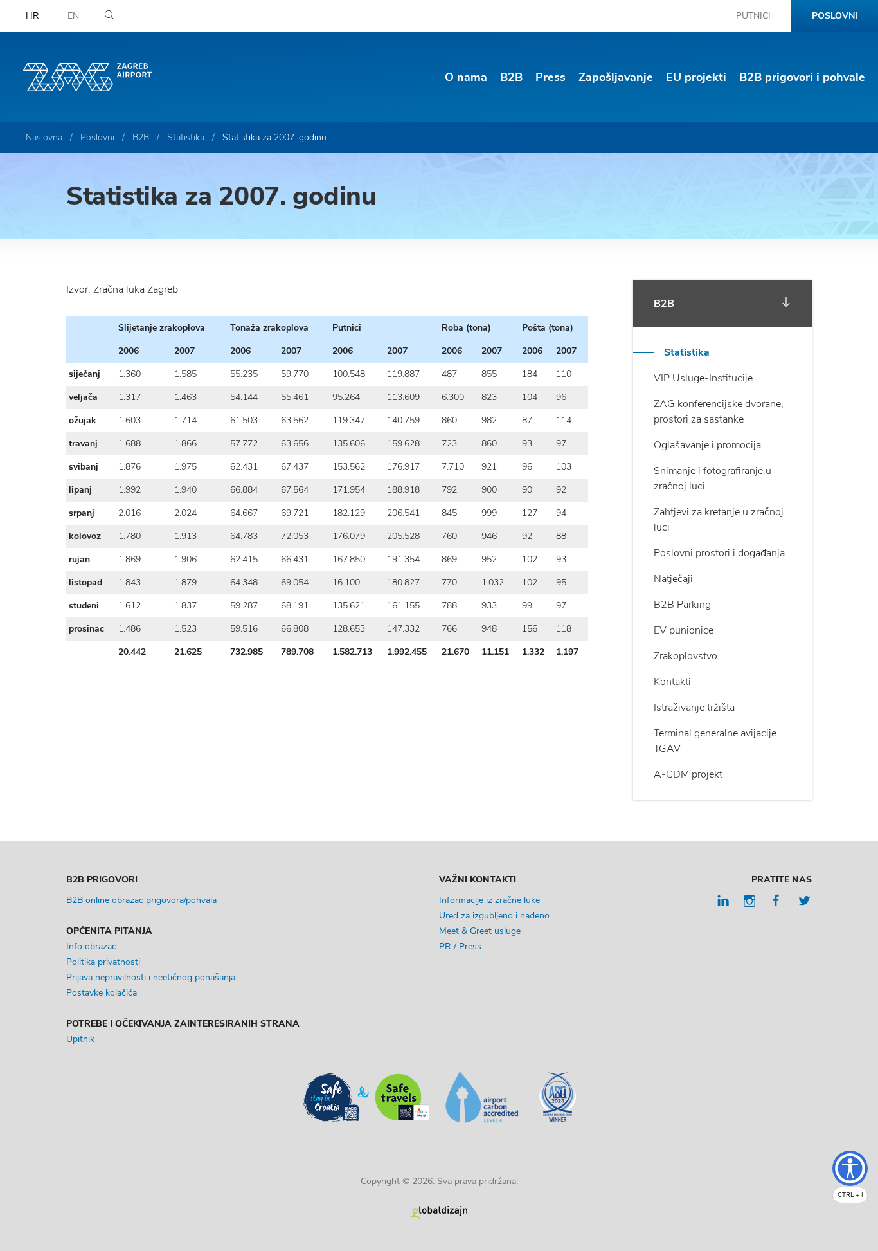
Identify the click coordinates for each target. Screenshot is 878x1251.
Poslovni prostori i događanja (719, 553)
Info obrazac (91, 946)
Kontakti (672, 682)
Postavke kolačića (101, 993)
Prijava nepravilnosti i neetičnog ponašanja (150, 977)
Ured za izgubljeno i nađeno (494, 915)
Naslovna (44, 137)
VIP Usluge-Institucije (703, 378)
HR (32, 16)
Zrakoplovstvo (685, 656)
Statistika (185, 137)
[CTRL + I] (850, 1168)
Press (550, 77)
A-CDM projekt (688, 774)
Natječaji (673, 579)
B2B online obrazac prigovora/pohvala (141, 900)
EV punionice (683, 630)
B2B (511, 77)
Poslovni (834, 16)
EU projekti (696, 77)
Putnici (753, 16)
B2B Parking (682, 605)
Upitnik (80, 1039)
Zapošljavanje (615, 77)
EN (73, 16)
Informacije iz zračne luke (489, 900)
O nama (466, 77)
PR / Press (460, 946)
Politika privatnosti (103, 962)
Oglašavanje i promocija (707, 445)
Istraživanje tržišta (694, 707)
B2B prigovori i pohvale (802, 77)
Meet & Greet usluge (480, 931)
